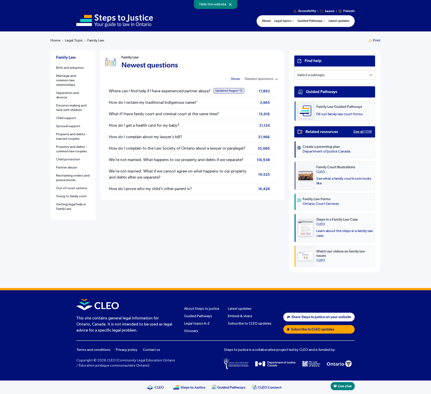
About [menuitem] (266, 20)
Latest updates (239, 309)
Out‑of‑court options (71, 188)
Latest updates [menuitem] (339, 20)
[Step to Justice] (114, 20)
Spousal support (68, 126)
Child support (66, 118)
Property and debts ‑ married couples (71, 136)
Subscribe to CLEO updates (249, 323)
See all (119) (362, 132)
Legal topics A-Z (197, 323)
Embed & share (240, 316)
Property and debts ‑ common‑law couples (71, 149)
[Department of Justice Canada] (275, 363)
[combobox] (334, 75)
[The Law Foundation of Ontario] (311, 364)
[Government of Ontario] (339, 364)
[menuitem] (284, 21)
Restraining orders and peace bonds (73, 178)
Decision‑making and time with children (71, 108)
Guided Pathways (198, 316)
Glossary (191, 331)
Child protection (68, 159)
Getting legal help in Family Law (71, 206)
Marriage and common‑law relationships (66, 80)
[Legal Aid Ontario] (236, 363)
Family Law (130, 57)
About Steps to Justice (201, 309)
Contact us (151, 350)
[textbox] (335, 75)
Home (55, 40)
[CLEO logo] (97, 304)
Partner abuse (66, 167)
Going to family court (71, 196)
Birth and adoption (70, 67)
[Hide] (230, 4)
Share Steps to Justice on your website (321, 317)
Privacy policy (126, 350)
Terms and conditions (93, 350)
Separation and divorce (67, 95)
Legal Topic (74, 40)
